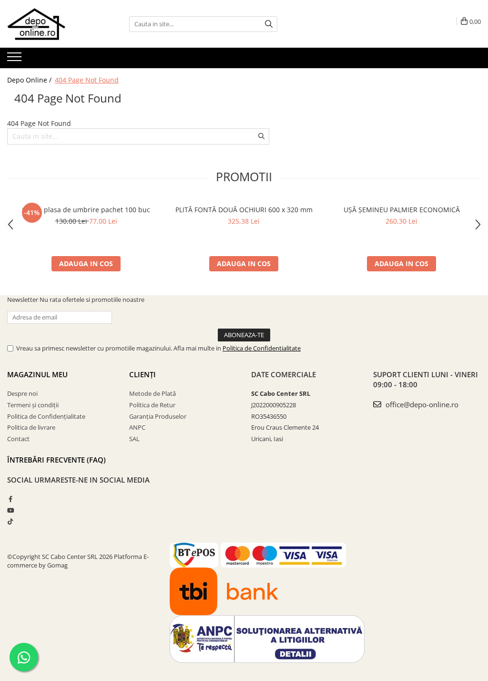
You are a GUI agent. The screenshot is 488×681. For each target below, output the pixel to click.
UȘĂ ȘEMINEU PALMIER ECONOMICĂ (402, 209)
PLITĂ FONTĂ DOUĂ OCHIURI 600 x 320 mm (244, 209)
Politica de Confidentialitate (262, 348)
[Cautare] (268, 24)
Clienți (142, 374)
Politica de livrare (31, 427)
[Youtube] (10, 510)
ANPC (137, 427)
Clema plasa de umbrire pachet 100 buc (86, 209)
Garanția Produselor (157, 416)
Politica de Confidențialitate (46, 416)
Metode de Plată (152, 393)
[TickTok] (10, 521)
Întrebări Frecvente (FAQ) (56, 459)
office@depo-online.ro (421, 404)
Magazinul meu (37, 374)
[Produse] (15, 59)
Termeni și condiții (33, 405)
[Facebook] (10, 499)
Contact (18, 438)
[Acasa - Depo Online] (54, 24)
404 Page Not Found (87, 79)
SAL (134, 438)
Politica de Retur (152, 405)
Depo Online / (30, 79)
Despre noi (22, 393)
